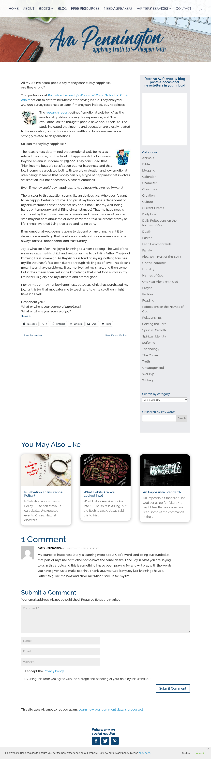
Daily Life (149, 214)
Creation (148, 195)
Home (14, 9)
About (28, 9)
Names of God (153, 275)
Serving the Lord (154, 324)
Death (146, 231)
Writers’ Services (152, 9)
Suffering (148, 342)
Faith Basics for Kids (156, 244)
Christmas (149, 189)
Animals (148, 158)
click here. (145, 753)
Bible (146, 164)
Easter (147, 238)
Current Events (153, 208)
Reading (148, 300)
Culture (147, 202)
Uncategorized (153, 367)
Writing (147, 380)
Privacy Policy (54, 671)
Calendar (149, 176)
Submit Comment (172, 688)
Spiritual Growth (154, 330)
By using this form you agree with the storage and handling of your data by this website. (87, 679)
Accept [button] (200, 753)
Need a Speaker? (118, 9)
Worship (148, 374)
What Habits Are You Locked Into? (99, 493)
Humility (148, 269)
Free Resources (85, 9)
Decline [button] (186, 753)
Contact (183, 9)
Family (147, 250)
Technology (150, 349)
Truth (146, 361)
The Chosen (151, 355)
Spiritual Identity (154, 336)
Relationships (152, 317)
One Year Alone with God (160, 281)
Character (149, 183)
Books (44, 9)
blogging (148, 170)
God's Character (154, 263)
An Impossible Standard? (162, 492)
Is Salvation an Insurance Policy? (43, 493)
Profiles (147, 294)
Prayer (147, 288)
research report (57, 112)
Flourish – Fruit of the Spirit (161, 256)
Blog (62, 9)
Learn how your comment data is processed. (110, 709)
